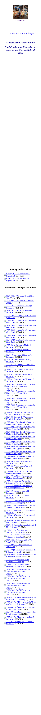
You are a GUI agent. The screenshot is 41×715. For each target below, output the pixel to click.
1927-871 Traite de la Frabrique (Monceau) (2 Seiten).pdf (17, 561)
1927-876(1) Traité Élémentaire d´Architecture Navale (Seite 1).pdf (18, 571)
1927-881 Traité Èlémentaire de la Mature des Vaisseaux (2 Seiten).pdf (21, 598)
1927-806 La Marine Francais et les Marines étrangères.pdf (19, 472)
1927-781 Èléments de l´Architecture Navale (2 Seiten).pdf (19, 413)
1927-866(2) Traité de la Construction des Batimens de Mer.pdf (21, 551)
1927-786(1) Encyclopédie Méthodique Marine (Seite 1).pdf (20, 423)
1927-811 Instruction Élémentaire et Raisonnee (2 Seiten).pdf (19, 482)
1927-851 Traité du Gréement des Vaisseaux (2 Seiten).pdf (18, 531)
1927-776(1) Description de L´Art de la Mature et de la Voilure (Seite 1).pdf (20, 386)
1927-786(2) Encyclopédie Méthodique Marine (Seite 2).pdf (20, 433)
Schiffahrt (20, 21)
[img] (20, 12)
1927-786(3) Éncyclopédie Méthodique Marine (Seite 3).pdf (20, 443)
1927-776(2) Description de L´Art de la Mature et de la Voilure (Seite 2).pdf (20, 400)
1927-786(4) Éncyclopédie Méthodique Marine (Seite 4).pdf (20, 453)
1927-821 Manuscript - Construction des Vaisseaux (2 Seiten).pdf (20, 502)
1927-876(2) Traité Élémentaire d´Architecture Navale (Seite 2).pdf (18, 585)
